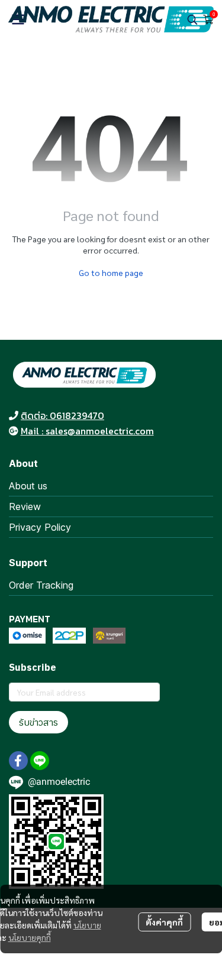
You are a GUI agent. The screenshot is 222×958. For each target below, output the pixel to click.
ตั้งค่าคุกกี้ (164, 922)
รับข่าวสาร (38, 722)
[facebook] (18, 760)
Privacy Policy (40, 527)
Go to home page (111, 272)
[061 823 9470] (13, 415)
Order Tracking (41, 585)
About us (28, 486)
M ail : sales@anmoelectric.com (87, 431)
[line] (39, 760)
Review (25, 506)
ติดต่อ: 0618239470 (62, 415)
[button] (192, 19)
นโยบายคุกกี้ (29, 937)
